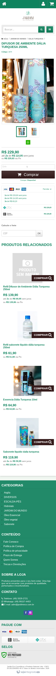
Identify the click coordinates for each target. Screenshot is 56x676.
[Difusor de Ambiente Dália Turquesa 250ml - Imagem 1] (21, 131)
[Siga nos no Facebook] (26, 613)
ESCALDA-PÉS (12, 501)
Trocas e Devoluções (14, 564)
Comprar (31, 174)
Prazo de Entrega (12, 555)
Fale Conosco (10, 541)
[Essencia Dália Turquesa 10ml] (27, 389)
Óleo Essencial (12, 515)
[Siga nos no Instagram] (30, 613)
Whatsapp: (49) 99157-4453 (17, 601)
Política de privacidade (15, 550)
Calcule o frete (8, 225)
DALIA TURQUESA (36, 39)
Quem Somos (10, 560)
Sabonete (9, 524)
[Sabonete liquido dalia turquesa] (27, 443)
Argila (7, 492)
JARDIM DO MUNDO (18, 39)
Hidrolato (9, 506)
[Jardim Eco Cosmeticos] (28, 16)
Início (6, 39)
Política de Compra (13, 546)
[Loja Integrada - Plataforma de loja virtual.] (28, 672)
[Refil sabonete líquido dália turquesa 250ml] (27, 335)
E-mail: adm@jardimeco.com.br (19, 604)
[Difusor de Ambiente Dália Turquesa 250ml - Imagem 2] (34, 131)
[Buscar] (41, 29)
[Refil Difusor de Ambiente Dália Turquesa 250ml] (27, 279)
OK (39, 233)
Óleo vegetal (10, 519)
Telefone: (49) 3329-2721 (15, 598)
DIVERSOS (10, 497)
